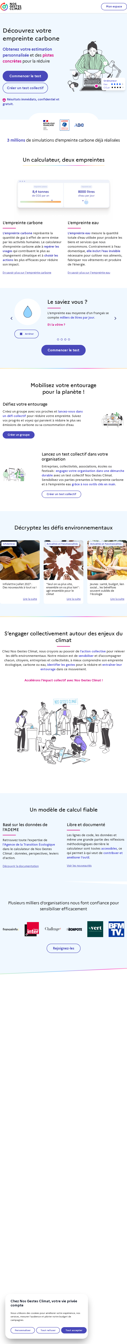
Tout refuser (48, 1330)
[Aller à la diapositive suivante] (115, 318)
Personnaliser (23, 1330)
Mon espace (114, 6)
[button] (96, 86)
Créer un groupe (19, 434)
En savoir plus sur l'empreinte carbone (27, 272)
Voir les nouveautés (79, 865)
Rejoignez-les (63, 948)
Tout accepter (73, 1330)
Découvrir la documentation (21, 866)
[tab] (57, 339)
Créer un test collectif (61, 494)
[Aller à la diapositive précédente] (11, 318)
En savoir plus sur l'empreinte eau (89, 272)
